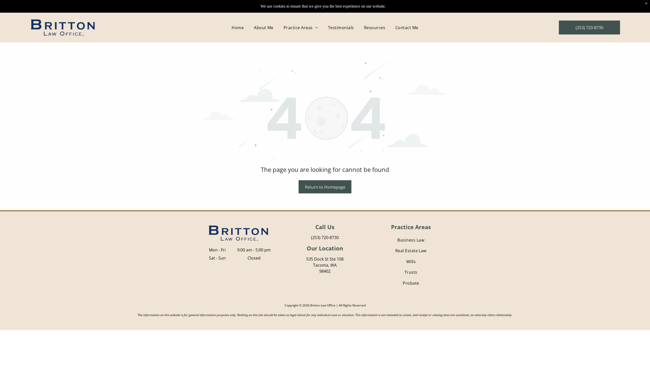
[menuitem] (237, 27)
